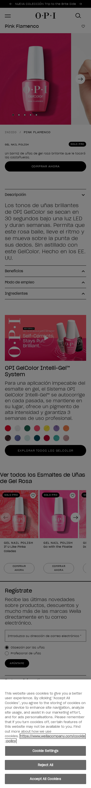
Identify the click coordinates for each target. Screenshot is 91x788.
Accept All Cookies (45, 779)
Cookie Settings (46, 751)
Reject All (45, 765)
